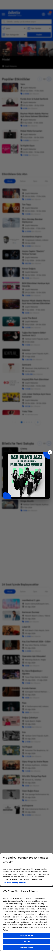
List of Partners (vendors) (14, 882)
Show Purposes (26, 947)
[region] (26, 902)
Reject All (26, 941)
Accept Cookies (26, 935)
